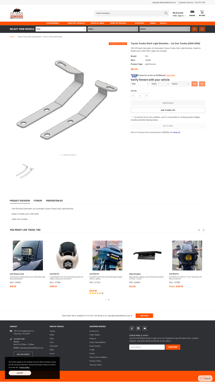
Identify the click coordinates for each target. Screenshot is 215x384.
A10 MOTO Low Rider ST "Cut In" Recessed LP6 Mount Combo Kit (185, 278)
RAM (52, 335)
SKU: (133, 60)
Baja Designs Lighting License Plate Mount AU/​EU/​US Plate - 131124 (146, 278)
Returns (92, 338)
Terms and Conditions (98, 357)
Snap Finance (95, 346)
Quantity (134, 91)
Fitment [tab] (38, 200)
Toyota (52, 331)
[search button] (166, 13)
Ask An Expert (23, 354)
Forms (92, 353)
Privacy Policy (95, 361)
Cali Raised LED (17, 274)
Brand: (134, 56)
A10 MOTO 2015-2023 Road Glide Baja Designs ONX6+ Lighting (105, 278)
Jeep (52, 338)
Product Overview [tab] (20, 200)
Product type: (137, 64)
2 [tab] (108, 299)
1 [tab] (106, 299)
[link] (25, 171)
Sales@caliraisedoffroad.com (164, 2)
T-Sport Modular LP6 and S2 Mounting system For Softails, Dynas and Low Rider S (66, 278)
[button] (192, 13)
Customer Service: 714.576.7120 (191, 2)
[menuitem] (52, 23)
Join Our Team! (95, 365)
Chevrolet (53, 346)
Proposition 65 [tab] (54, 200)
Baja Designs (135, 274)
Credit (91, 350)
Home (12, 37)
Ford (51, 342)
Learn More (170, 75)
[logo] (17, 13)
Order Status (94, 335)
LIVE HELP (144, 315)
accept (20, 373)
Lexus (52, 353)
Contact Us (94, 331)
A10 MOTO (54, 274)
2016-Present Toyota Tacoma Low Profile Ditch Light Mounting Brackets (27, 278)
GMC (52, 350)
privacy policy (24, 367)
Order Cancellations (97, 342)
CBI (146, 56)
